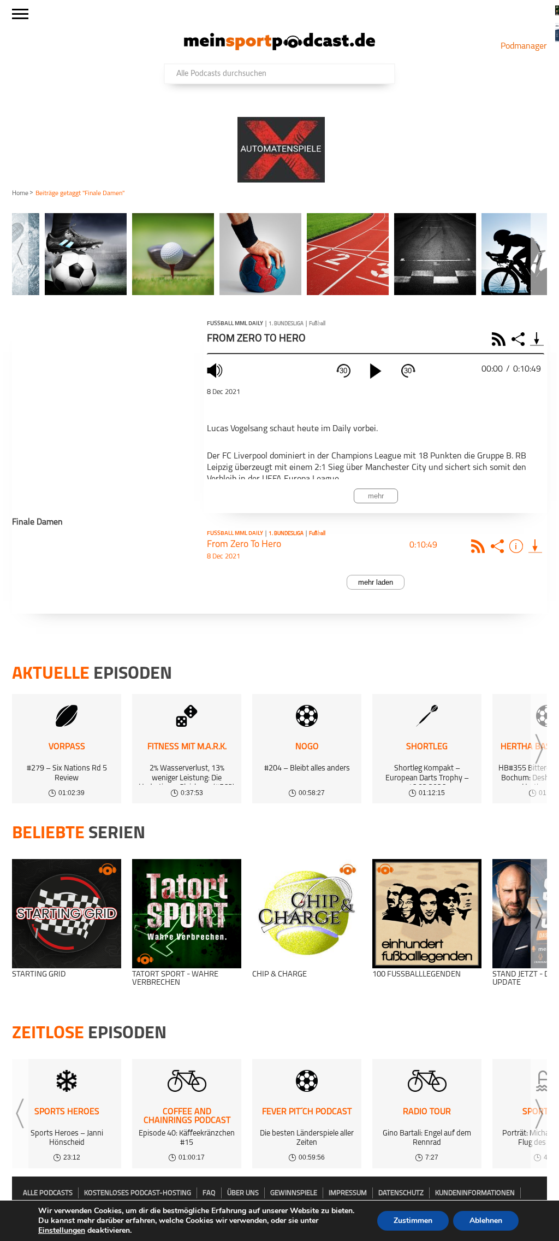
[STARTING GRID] (66, 913)
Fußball (317, 323)
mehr (376, 496)
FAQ (209, 1193)
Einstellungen (61, 1231)
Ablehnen (485, 1220)
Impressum (348, 1193)
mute (216, 370)
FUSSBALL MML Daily (235, 324)
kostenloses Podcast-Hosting (137, 1193)
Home (20, 193)
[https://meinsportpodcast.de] (279, 48)
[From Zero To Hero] (535, 546)
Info (518, 546)
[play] (375, 371)
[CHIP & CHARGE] (306, 913)
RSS (500, 339)
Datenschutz (401, 1193)
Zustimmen (413, 1220)
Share (519, 339)
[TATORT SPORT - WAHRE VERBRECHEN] (186, 913)
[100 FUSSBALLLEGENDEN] (426, 913)
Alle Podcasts (48, 1193)
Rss (479, 546)
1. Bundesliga (286, 323)
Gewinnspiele (293, 1193)
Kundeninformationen (475, 1193)
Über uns (243, 1193)
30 (343, 371)
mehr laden (375, 582)
